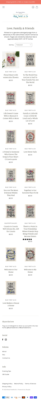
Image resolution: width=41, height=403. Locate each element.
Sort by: (11, 45)
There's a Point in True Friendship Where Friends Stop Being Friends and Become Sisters (30, 231)
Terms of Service (30, 384)
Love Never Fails (30, 152)
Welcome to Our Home (10, 270)
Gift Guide (5, 374)
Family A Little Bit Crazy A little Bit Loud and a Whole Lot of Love (30, 117)
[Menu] (4, 7)
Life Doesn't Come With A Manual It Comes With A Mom (11, 115)
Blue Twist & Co (10, 72)
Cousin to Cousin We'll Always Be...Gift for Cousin (11, 228)
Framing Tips (6, 371)
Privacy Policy (6, 387)
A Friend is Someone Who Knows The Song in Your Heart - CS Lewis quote (11, 155)
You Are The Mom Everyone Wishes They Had (11, 192)
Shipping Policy (7, 384)
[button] (27, 239)
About (4, 351)
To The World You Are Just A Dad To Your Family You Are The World (30, 78)
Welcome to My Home (30, 270)
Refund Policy (18, 384)
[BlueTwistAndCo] (20, 15)
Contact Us (6, 358)
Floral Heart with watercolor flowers (10, 76)
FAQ (3, 355)
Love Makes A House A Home (11, 304)
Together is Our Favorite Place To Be (30, 191)
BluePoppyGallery (11, 223)
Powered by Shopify (24, 390)
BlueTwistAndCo (12, 390)
